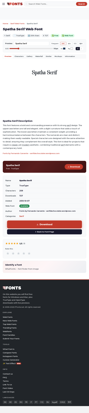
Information (70, 56)
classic (15, 145)
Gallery (29, 56)
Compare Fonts (10, 353)
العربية (54, 402)
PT (36, 402)
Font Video (8, 388)
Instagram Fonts (10, 356)
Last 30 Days (8, 392)
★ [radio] (8, 253)
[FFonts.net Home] (15, 4)
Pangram (55, 43)
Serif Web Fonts (17, 23)
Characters (19, 56)
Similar (49, 56)
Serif (21, 216)
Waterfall (39, 56)
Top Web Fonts (9, 324)
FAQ (5, 377)
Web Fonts (8, 317)
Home (5, 23)
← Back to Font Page (44, 232)
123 (75, 43)
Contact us (8, 374)
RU (48, 402)
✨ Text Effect (12, 363)
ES (16, 402)
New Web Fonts (10, 321)
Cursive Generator (11, 360)
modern (26, 145)
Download (75, 167)
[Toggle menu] (3, 4)
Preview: (9, 43)
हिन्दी (69, 402)
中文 (42, 402)
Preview (8, 56)
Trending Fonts (10, 328)
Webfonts (7, 331)
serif (69, 125)
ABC (63, 43)
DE (10, 402)
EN (5, 402)
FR (26, 402)
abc (69, 43)
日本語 (62, 402)
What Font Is (8, 349)
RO (21, 402)
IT (31, 402)
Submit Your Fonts (11, 338)
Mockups (58, 56)
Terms (6, 381)
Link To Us (7, 385)
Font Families (9, 335)
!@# (81, 43)
